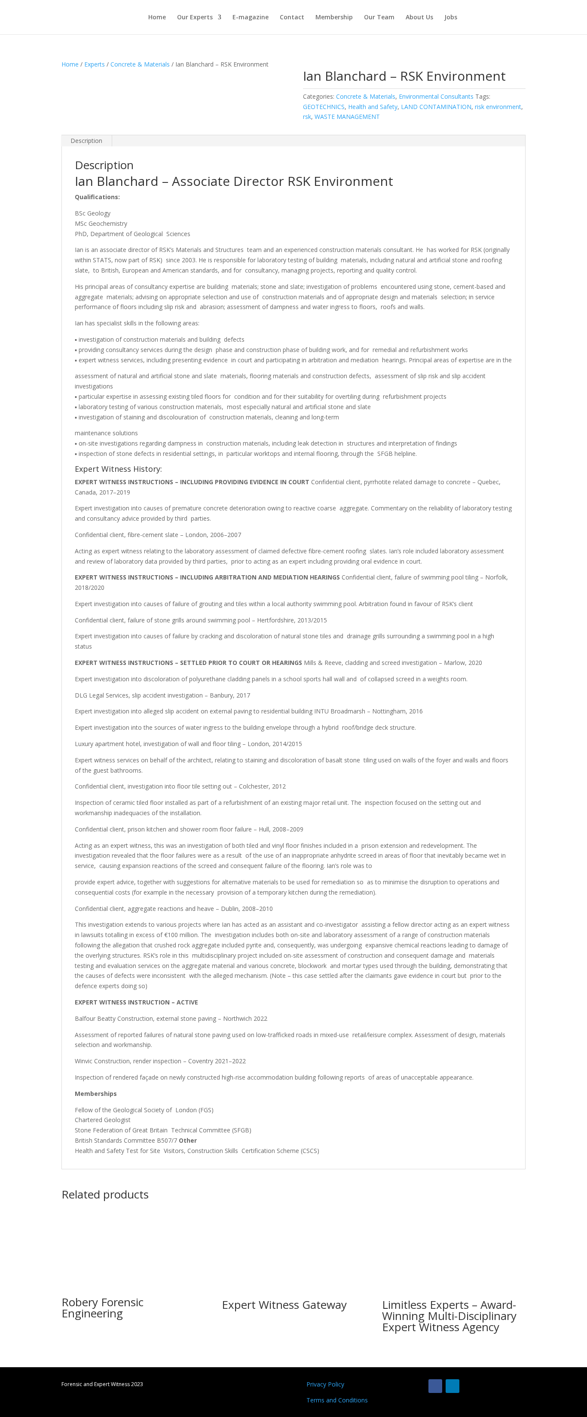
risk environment (498, 107)
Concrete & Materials (140, 64)
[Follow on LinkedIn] (452, 1386)
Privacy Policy (325, 1384)
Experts (94, 64)
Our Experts (195, 17)
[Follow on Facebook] (435, 1386)
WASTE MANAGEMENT (347, 116)
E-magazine (250, 17)
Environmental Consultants (436, 96)
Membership (334, 17)
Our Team (379, 17)
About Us (419, 17)
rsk (307, 116)
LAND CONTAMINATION (436, 107)
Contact (292, 17)
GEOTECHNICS (324, 107)
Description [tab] (86, 141)
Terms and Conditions (337, 1400)
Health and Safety (372, 107)
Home (157, 17)
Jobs (450, 17)
